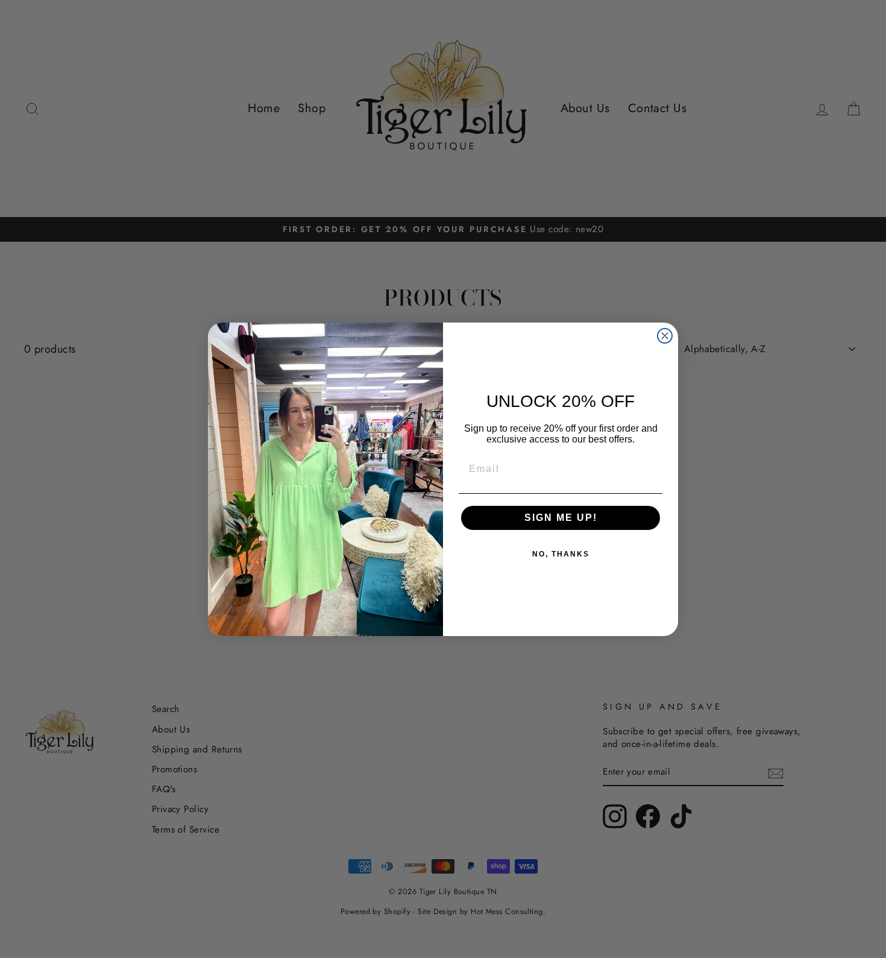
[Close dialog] (665, 336)
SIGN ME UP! (560, 517)
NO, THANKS (560, 554)
